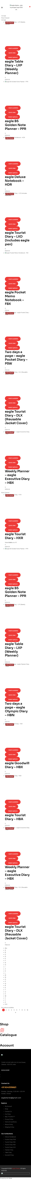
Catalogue (8, 1035)
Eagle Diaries (16, 1168)
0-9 (6, 1004)
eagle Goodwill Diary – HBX (17, 765)
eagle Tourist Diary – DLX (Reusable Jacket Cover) (16, 417)
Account (7, 1045)
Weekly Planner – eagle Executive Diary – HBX (17, 477)
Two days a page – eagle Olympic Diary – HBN (16, 709)
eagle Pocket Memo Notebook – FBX (15, 298)
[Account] (2, 1040)
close (10, 1178)
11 (15, 1012)
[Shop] (2, 1019)
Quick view (12, 53)
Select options (12, 57)
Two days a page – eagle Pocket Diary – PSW (16, 357)
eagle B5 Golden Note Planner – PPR (15, 125)
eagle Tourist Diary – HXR (15, 536)
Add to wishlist (13, 48)
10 (27, 1010)
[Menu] (2, 7)
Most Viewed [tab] (5, 18)
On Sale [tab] (3, 16)
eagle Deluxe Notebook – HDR (15, 181)
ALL (6, 948)
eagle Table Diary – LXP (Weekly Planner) (14, 67)
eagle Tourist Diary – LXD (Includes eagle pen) (17, 238)
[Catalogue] (2, 1030)
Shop (4, 1024)
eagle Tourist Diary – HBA (15, 817)
